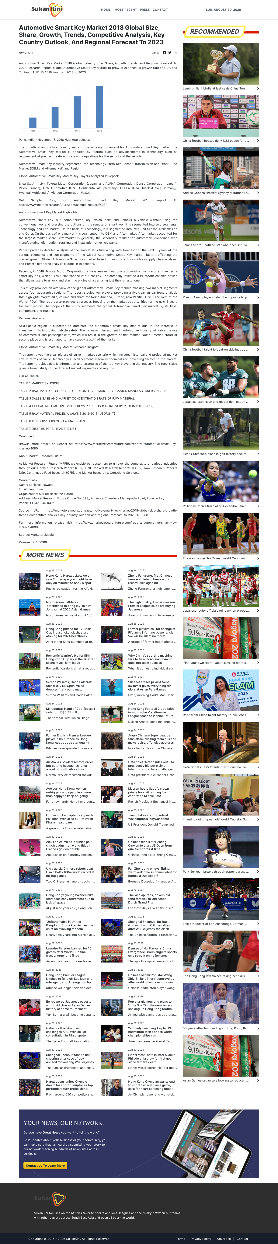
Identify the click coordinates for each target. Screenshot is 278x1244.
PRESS (145, 10)
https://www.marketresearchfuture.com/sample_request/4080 (63, 205)
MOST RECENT (125, 10)
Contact (242, 1239)
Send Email (36, 489)
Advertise (224, 1239)
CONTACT (160, 10)
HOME (106, 10)
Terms (180, 1239)
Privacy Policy (201, 1239)
